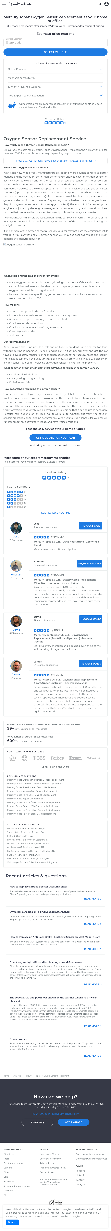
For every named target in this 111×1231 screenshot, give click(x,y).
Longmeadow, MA (40, 843)
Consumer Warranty (51, 1154)
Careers (7, 1167)
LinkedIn (80, 1175)
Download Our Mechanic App (92, 1158)
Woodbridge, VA (49, 862)
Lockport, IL (41, 839)
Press (6, 1158)
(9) (65, 122)
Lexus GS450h (14, 828)
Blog (5, 1195)
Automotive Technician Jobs (91, 1154)
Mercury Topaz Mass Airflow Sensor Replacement (32, 791)
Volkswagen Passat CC (18, 862)
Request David (91, 619)
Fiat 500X (12, 836)
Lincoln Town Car (16, 839)
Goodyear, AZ (39, 828)
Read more (92, 898)
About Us (8, 1154)
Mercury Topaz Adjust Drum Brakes (25, 798)
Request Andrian (90, 563)
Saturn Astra (13, 832)
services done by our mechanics (31, 729)
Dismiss (12, 1222)
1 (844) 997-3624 (41, 1113)
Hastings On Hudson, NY (42, 851)
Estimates (8, 1181)
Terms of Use (46, 1172)
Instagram (81, 1184)
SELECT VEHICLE (55, 52)
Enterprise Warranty (50, 1158)
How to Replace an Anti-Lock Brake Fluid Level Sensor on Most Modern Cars (55, 937)
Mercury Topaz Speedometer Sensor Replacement (32, 787)
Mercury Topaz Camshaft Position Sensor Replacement (35, 783)
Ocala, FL (32, 836)
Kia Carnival (13, 851)
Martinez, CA (37, 832)
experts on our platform (29, 741)
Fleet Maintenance (13, 1163)
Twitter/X (80, 1179)
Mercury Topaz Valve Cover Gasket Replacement (31, 795)
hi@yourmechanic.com (65, 1113)
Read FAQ (37, 1122)
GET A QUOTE (73, 1122)
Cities (6, 1172)
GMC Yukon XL (14, 858)
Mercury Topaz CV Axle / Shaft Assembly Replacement (34, 802)
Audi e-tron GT (14, 847)
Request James (91, 663)
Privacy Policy (47, 1163)
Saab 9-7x (12, 855)
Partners (8, 1190)
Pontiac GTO (13, 843)
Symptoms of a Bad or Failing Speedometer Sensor (40, 912)
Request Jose (91, 525)
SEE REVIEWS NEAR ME (55, 512)
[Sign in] (106, 3)
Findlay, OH (34, 855)
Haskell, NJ (38, 847)
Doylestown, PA (41, 858)
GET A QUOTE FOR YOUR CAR (55, 437)
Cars (5, 1176)
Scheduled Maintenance (16, 1186)
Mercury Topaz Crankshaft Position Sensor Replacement (35, 780)
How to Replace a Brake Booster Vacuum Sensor (38, 886)
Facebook (81, 1170)
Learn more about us (55, 767)
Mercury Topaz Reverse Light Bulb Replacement (31, 813)
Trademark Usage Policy (53, 1167)
